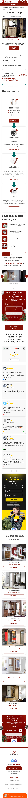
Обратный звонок (14, 768)
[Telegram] (13, 529)
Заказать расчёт (14, 48)
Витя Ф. (9, 454)
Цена (4, 254)
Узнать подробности (23, 75)
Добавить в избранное (14, 780)
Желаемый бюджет (15, 307)
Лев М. (8, 401)
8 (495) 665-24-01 (15, 112)
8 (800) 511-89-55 (15, 110)
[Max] (15, 529)
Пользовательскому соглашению (11, 317)
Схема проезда (14, 777)
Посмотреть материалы (14, 327)
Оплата (21, 254)
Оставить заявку (14, 120)
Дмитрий (9, 384)
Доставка (14, 254)
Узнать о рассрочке (14, 179)
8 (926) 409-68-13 (15, 115)
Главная (4, 7)
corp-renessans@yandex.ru (14, 771)
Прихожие (12, 7)
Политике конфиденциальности (15, 316)
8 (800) (14, 764)
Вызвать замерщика (14, 149)
